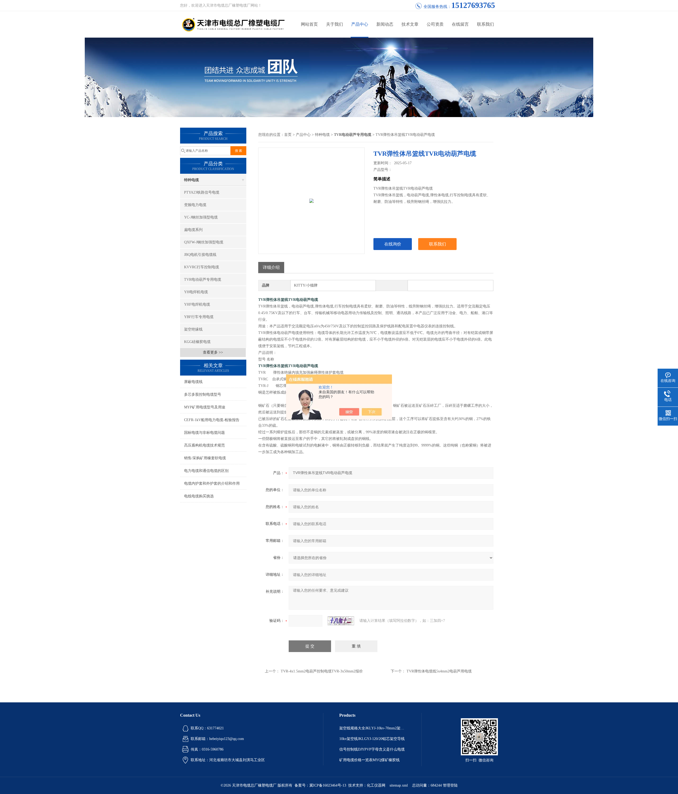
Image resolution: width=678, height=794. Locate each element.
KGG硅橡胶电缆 (197, 342)
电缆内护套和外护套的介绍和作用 (212, 483)
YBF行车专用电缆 (198, 317)
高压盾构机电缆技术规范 (204, 445)
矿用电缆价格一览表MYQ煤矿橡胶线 (369, 760)
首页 (288, 135)
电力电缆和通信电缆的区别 (206, 471)
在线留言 (460, 24)
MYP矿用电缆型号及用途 (204, 407)
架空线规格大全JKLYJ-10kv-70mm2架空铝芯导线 (372, 728)
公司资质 (435, 24)
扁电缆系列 (193, 230)
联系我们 (485, 24)
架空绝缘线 (193, 329)
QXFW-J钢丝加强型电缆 (203, 242)
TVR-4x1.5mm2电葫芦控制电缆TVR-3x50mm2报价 (322, 671)
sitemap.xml (399, 785)
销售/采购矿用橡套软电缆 (205, 458)
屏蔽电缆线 (193, 382)
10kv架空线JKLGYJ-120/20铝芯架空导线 (372, 739)
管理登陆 (450, 785)
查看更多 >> (213, 352)
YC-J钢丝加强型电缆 (201, 217)
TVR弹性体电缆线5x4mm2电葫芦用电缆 (439, 671)
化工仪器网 (376, 785)
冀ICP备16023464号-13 (327, 785)
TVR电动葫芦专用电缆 (202, 280)
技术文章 (410, 24)
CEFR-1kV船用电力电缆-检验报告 (211, 420)
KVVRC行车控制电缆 (201, 267)
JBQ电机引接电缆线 (200, 255)
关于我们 (334, 24)
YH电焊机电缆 (196, 292)
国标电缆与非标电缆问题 (204, 433)
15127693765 (473, 5)
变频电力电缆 (195, 205)
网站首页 (309, 24)
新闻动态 (384, 24)
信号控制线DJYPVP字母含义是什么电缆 (372, 749)
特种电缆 (191, 180)
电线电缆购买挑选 (199, 496)
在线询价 (392, 244)
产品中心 (359, 24)
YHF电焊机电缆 (197, 304)
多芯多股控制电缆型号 (202, 394)
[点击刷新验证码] (341, 620)
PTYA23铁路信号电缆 (201, 192)
